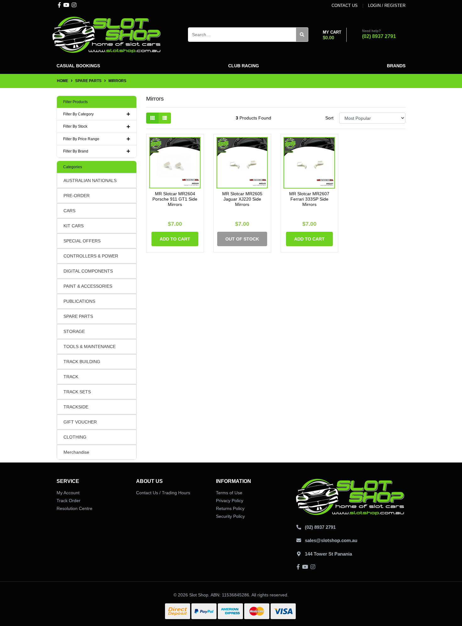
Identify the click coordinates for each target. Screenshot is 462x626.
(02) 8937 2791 (379, 36)
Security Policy (230, 516)
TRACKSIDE (75, 406)
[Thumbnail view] (152, 118)
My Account (68, 492)
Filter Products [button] (75, 102)
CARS (69, 210)
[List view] (164, 118)
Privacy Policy (229, 500)
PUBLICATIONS (79, 301)
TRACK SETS (77, 391)
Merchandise (76, 452)
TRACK (70, 376)
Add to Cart (175, 238)
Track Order (68, 500)
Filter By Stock (75, 126)
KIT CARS (73, 225)
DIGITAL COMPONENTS (88, 271)
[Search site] (302, 34)
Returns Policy (230, 508)
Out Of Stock (242, 238)
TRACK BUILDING (81, 361)
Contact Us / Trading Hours (163, 492)
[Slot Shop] (107, 34)
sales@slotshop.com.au (331, 540)
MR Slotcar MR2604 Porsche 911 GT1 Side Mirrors (174, 199)
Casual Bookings (78, 65)
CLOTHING (74, 437)
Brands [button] (396, 65)
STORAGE (74, 331)
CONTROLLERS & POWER (90, 255)
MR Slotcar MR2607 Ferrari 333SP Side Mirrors (309, 199)
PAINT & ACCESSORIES (87, 286)
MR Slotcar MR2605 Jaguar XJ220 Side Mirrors (242, 199)
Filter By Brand (75, 151)
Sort (329, 117)
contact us (345, 5)
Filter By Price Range (81, 139)
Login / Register (386, 5)
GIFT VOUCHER (80, 421)
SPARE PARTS (78, 316)
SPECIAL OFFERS (82, 240)
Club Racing (243, 65)
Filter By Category (78, 114)
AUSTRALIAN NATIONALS (90, 180)
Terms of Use (229, 492)
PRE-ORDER (76, 195)
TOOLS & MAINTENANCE (89, 346)
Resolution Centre (74, 508)
